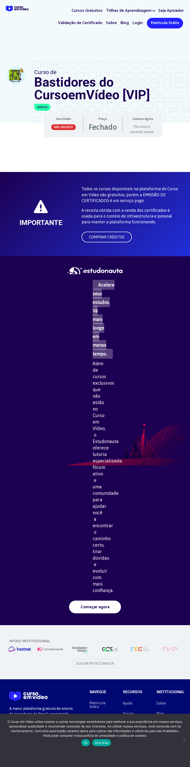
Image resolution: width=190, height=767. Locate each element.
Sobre (111, 22)
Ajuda (127, 703)
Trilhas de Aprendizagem (129, 10)
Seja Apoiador (171, 10)
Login (137, 22)
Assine (128, 713)
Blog (124, 22)
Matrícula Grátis (165, 22)
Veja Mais (102, 743)
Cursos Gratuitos (87, 10)
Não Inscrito (63, 127)
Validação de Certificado (80, 22)
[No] (184, 740)
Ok (86, 743)
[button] (154, 11)
